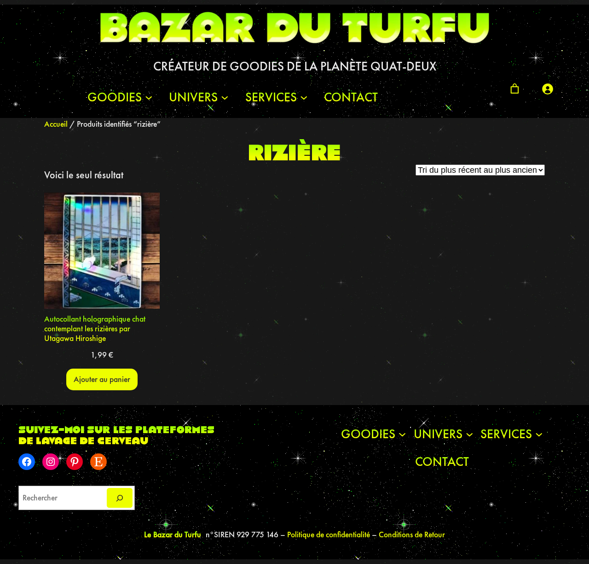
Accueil (56, 124)
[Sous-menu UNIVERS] (225, 97)
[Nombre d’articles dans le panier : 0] (514, 88)
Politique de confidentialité (329, 534)
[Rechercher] (120, 498)
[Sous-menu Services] (304, 97)
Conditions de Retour (412, 534)
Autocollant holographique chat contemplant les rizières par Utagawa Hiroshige (94, 328)
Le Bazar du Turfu (172, 534)
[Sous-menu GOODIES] (149, 97)
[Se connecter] (547, 88)
